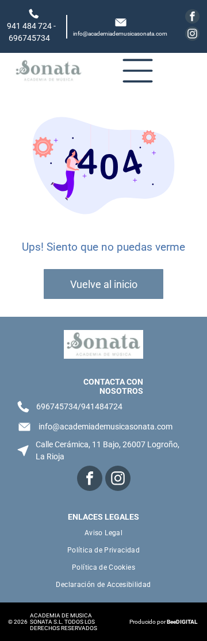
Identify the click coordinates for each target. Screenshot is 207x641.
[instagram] (192, 35)
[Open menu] (137, 71)
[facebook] (192, 17)
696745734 (29, 38)
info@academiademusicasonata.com (120, 33)
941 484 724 (29, 25)
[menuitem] (103, 533)
